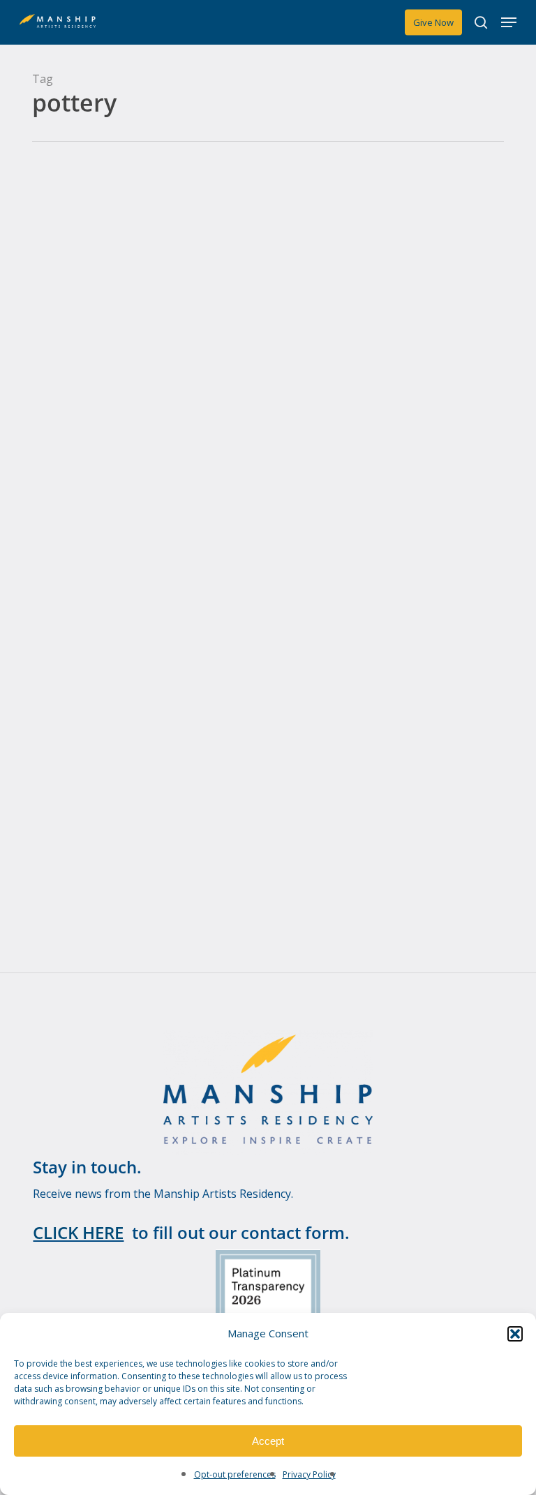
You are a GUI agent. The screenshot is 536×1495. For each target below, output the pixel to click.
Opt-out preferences (235, 1474)
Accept (268, 1441)
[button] (515, 1334)
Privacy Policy (309, 1474)
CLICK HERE (78, 1232)
